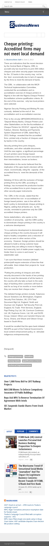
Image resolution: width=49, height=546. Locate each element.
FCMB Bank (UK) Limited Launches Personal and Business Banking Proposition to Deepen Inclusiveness (30, 443)
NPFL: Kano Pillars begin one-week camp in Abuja (23, 519)
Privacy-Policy (20, 2)
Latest (9, 431)
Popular (20, 431)
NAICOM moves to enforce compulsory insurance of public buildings (23, 391)
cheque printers (15, 356)
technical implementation (19, 365)
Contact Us (8, 2)
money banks (14, 361)
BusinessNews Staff (13, 60)
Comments (33, 431)
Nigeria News (12, 500)
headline (29, 356)
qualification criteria (32, 361)
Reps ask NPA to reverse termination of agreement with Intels (24, 399)
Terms (30, 2)
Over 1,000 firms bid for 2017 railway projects (22, 383)
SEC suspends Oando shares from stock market (23, 407)
